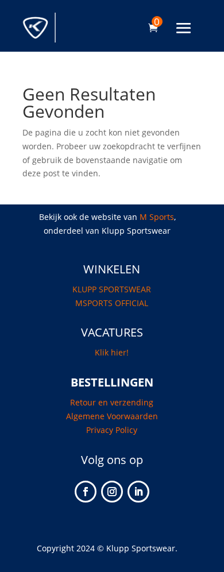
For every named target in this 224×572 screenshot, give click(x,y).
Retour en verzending (111, 402)
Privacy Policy (111, 429)
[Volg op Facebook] (85, 492)
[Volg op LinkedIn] (138, 492)
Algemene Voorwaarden (112, 416)
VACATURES (112, 332)
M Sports (157, 216)
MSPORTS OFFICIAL (111, 302)
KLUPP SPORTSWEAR (111, 289)
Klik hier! (112, 352)
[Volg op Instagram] (112, 492)
